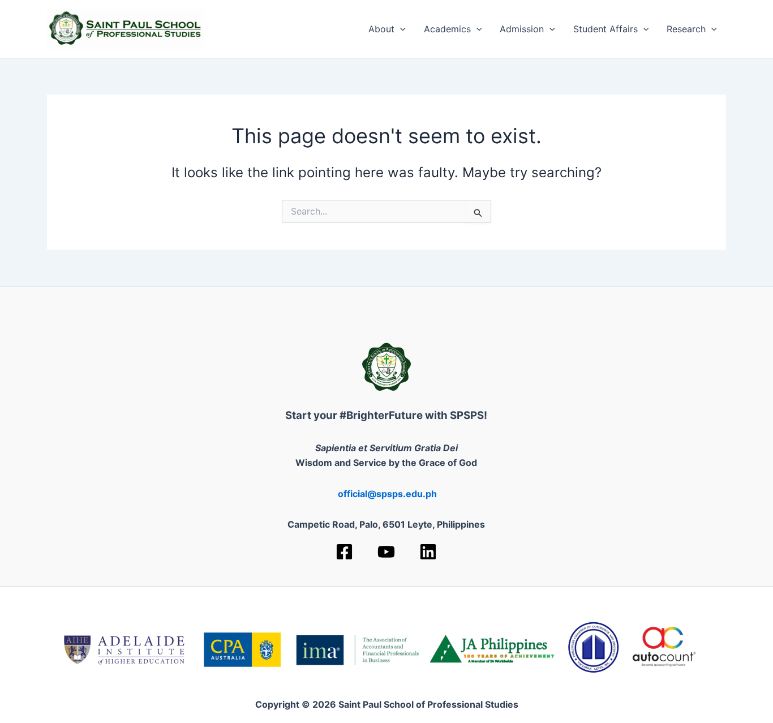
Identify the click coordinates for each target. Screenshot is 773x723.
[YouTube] (386, 552)
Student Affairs (605, 29)
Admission (522, 29)
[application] (400, 29)
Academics (447, 29)
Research (686, 29)
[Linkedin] (428, 552)
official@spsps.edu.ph (387, 493)
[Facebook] (344, 552)
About (381, 29)
